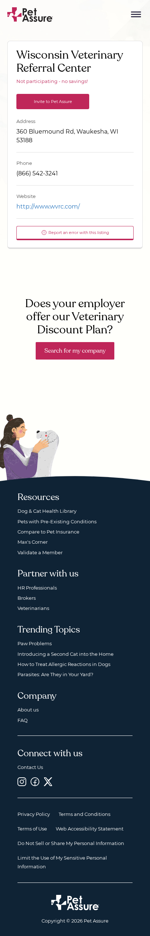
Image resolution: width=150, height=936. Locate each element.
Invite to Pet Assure (53, 101)
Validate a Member (40, 552)
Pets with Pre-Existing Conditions (56, 521)
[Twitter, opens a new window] (48, 781)
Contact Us (30, 767)
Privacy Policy (33, 814)
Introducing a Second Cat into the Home (65, 654)
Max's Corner (32, 542)
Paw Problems (34, 643)
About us (28, 710)
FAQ (22, 720)
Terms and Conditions (84, 814)
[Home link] (75, 903)
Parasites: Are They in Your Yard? (55, 674)
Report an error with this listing (78, 232)
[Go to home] (30, 14)
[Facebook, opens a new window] (35, 781)
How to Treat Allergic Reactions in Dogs (63, 664)
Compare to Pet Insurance (48, 532)
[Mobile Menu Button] (136, 14)
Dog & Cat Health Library (46, 511)
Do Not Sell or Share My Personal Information (70, 843)
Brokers (26, 598)
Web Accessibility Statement (89, 829)
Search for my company (75, 351)
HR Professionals (37, 588)
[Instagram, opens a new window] (21, 781)
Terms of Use (32, 829)
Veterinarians (33, 608)
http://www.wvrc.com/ (48, 206)
